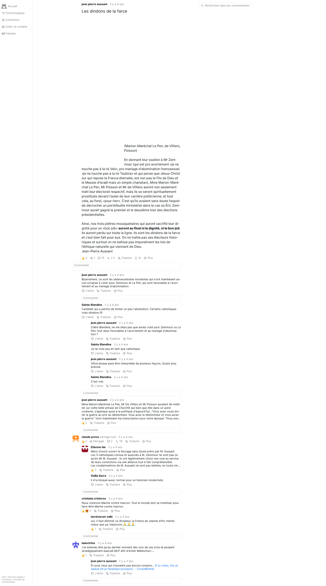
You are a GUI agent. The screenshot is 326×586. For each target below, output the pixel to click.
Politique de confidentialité (13, 580)
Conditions (7, 579)
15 (102, 257)
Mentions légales (16, 577)
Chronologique (14, 13)
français (10, 33)
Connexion (12, 19)
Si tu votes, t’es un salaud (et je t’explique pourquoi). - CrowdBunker (134, 567)
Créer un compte (16, 26)
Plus (150, 257)
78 (120, 441)
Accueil (12, 6)
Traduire (126, 257)
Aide (4, 577)
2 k (113, 257)
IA (139, 257)
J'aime (89, 290)
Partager (98, 441)
